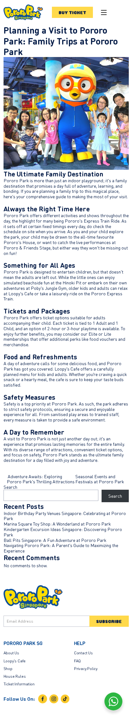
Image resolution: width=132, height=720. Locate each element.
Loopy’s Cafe (66, 369)
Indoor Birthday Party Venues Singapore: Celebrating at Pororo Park (65, 515)
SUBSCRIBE (109, 621)
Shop (8, 668)
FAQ (77, 660)
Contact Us (83, 652)
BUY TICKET (73, 12)
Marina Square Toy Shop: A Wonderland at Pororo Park (57, 524)
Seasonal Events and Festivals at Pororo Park (100, 479)
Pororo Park (16, 180)
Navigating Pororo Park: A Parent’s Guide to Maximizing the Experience (61, 547)
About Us (12, 652)
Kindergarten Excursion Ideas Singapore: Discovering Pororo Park (63, 531)
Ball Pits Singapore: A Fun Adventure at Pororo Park (55, 540)
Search (10, 487)
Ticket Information (19, 683)
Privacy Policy (85, 668)
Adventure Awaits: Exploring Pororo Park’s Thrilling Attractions (41, 479)
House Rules (15, 676)
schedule (12, 231)
